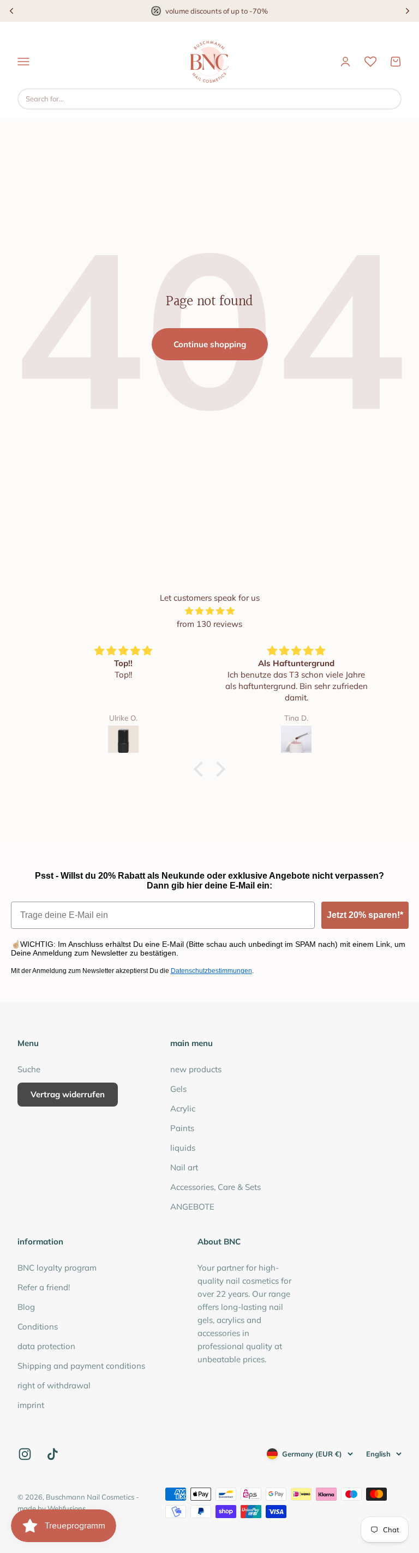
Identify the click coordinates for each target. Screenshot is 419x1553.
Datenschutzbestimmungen (211, 971)
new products (196, 1069)
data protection (46, 1346)
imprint (30, 1405)
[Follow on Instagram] (24, 1454)
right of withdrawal (54, 1385)
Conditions (37, 1326)
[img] (209, 611)
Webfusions (66, 1508)
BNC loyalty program (57, 1267)
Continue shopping (209, 344)
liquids (182, 1148)
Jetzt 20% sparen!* (365, 915)
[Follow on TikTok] (52, 1454)
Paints (182, 1128)
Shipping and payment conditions (81, 1366)
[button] (201, 769)
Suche (28, 1069)
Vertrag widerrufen (68, 1094)
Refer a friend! (43, 1287)
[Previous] (11, 11)
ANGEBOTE (192, 1206)
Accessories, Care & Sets (215, 1187)
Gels (178, 1089)
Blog (26, 1307)
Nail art (184, 1167)
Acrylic (182, 1108)
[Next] (408, 11)
